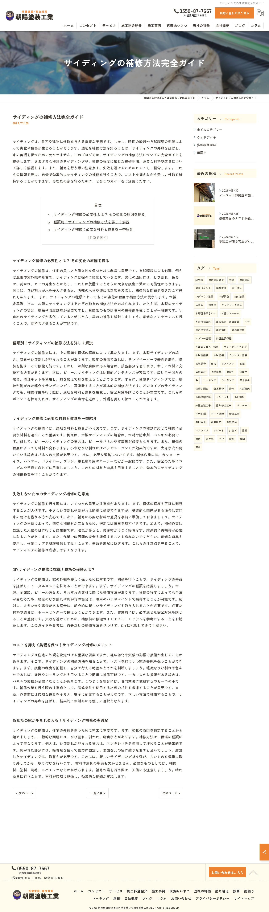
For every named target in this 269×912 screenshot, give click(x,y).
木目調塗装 (201, 355)
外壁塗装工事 (203, 405)
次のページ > (171, 793)
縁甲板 (199, 280)
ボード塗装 (217, 413)
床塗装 (199, 305)
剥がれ (210, 439)
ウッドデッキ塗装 (232, 305)
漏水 (231, 388)
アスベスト (228, 363)
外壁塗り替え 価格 (207, 346)
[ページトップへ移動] (253, 872)
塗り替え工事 (223, 405)
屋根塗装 (200, 371)
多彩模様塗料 (206, 145)
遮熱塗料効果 (216, 280)
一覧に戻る (97, 793)
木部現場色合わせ (205, 313)
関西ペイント (203, 288)
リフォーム (243, 405)
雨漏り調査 (201, 388)
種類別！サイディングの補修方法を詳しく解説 (91, 221)
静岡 (242, 439)
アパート (219, 430)
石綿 (242, 363)
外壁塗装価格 (223, 338)
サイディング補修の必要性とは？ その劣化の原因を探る (99, 214)
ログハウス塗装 (204, 296)
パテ (246, 321)
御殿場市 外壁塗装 (227, 321)
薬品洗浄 (221, 288)
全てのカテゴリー (210, 129)
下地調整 (216, 371)
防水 (231, 439)
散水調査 (219, 388)
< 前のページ (25, 793)
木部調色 (224, 296)
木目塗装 (219, 355)
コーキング (209, 380)
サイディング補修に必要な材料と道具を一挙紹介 (93, 229)
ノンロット (222, 397)
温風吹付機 (238, 330)
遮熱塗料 (245, 280)
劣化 (221, 439)
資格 (213, 363)
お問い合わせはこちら (234, 13)
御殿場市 (216, 422)
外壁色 (243, 371)
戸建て (233, 430)
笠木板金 (245, 380)
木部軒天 (245, 388)
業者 (197, 447)
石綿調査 (200, 363)
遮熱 (197, 439)
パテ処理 (200, 413)
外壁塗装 (232, 422)
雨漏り (202, 152)
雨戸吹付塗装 (203, 330)
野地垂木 (200, 422)
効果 (231, 280)
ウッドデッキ (206, 137)
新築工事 (234, 413)
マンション (201, 430)
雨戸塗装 (239, 296)
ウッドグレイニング (235, 346)
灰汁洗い (237, 288)
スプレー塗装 (203, 338)
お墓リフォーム (230, 313)
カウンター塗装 (238, 355)
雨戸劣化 (221, 330)
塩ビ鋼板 (239, 397)
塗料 (244, 430)
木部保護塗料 (203, 397)
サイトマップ (244, 898)
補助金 (212, 305)
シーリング (228, 380)
